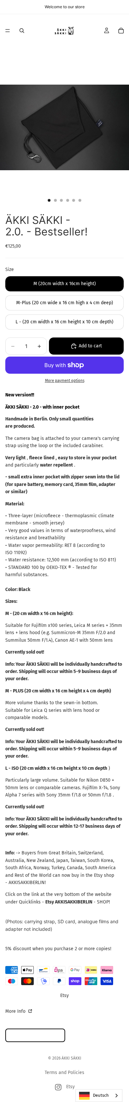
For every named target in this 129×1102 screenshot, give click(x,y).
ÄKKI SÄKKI (71, 1058)
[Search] (22, 30)
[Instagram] (58, 1087)
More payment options (64, 380)
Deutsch (101, 1095)
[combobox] (98, 1095)
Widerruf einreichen (35, 1035)
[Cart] (121, 30)
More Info (16, 1011)
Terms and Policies (64, 1072)
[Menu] (7, 30)
